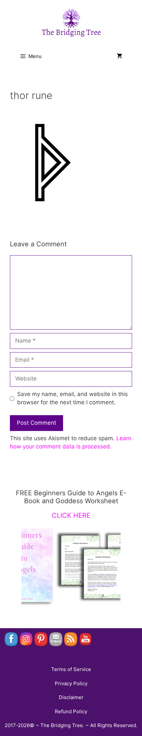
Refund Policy (71, 711)
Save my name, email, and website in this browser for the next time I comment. (72, 398)
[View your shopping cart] (119, 56)
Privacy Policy (71, 683)
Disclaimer (71, 697)
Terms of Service (71, 669)
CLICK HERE (71, 515)
